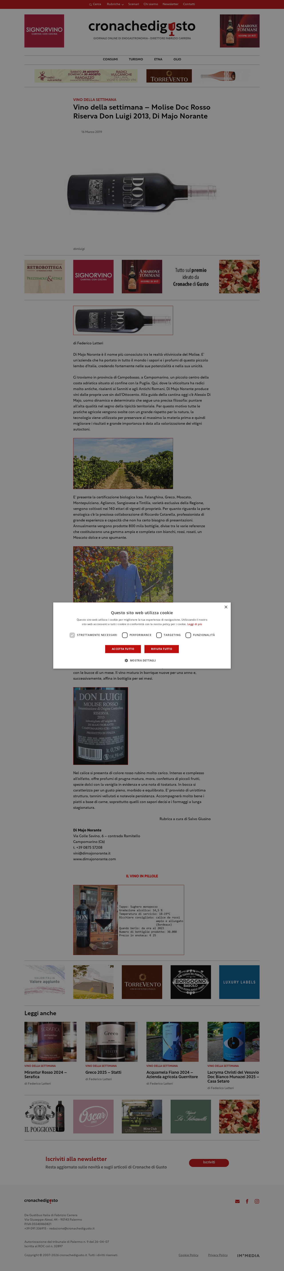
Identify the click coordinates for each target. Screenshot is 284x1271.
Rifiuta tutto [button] (161, 649)
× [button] (225, 607)
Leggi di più (194, 624)
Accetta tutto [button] (123, 649)
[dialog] (142, 635)
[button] (142, 660)
